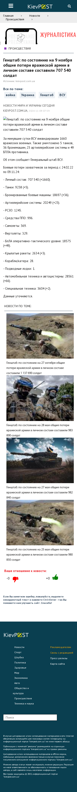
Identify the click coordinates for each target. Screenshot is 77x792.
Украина (27, 95)
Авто (17, 683)
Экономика (21, 677)
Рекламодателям (60, 647)
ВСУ (62, 95)
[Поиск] (69, 6)
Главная (8, 16)
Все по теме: (13, 89)
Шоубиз (19, 657)
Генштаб (46, 95)
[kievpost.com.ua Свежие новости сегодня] (40, 7)
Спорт (17, 652)
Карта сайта (57, 663)
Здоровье (20, 667)
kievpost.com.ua (25, 81)
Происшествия (15, 19)
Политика (20, 662)
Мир (16, 672)
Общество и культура (21, 690)
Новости (34, 16)
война (10, 95)
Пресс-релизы (58, 658)
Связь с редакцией (61, 652)
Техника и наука (24, 703)
